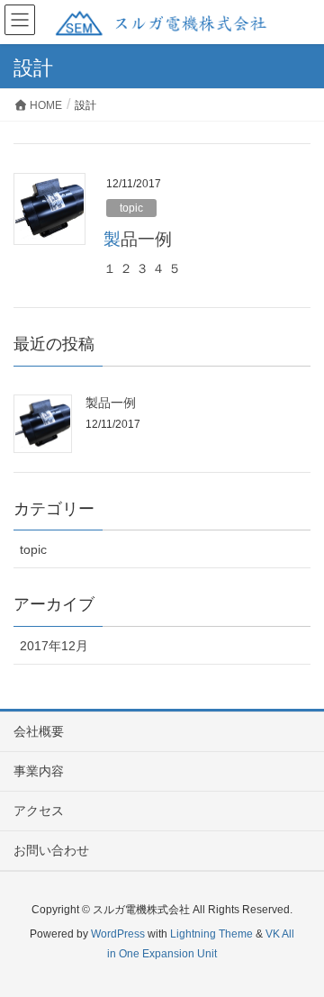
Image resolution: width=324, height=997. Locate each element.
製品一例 (138, 239)
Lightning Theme (211, 934)
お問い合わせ (51, 850)
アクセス (39, 810)
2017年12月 (54, 646)
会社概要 (39, 731)
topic (131, 208)
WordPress (118, 934)
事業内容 (39, 771)
